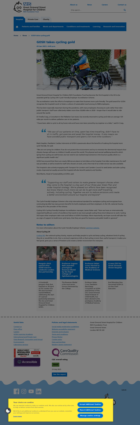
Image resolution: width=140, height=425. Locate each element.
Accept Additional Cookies (90, 404)
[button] (8, 411)
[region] (60, 410)
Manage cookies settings (90, 415)
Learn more (17, 416)
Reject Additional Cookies (90, 410)
